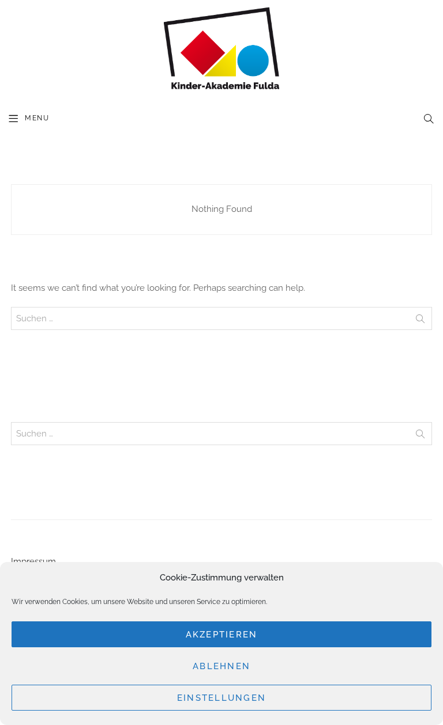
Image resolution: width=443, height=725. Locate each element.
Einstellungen (221, 698)
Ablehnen (221, 666)
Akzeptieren (222, 634)
